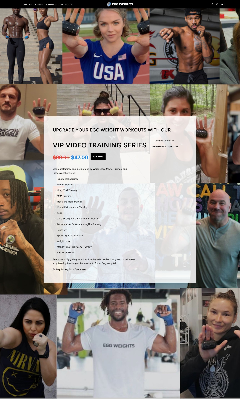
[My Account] (213, 4)
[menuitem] (28, 4)
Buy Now (98, 156)
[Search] (217, 4)
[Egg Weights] (120, 4)
